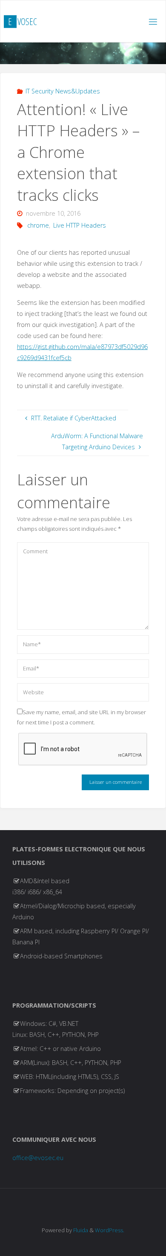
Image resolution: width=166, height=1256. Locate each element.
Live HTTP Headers (79, 225)
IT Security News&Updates (63, 91)
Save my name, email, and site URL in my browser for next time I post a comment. (81, 717)
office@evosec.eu (37, 1158)
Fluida (80, 1230)
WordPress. (109, 1230)
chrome (38, 225)
